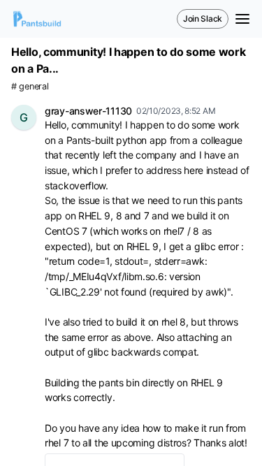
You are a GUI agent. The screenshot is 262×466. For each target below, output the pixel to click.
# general (29, 86)
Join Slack (202, 18)
